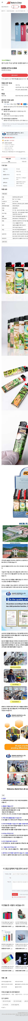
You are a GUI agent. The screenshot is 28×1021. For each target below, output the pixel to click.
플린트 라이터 (18, 987)
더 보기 (3, 1007)
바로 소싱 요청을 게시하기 (19, 897)
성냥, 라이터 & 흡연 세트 (20, 10)
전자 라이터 (4, 987)
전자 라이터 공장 (6, 1001)
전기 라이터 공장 (17, 1001)
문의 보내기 (15, 75)
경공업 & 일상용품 (10, 10)
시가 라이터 (5, 1004)
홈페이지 (3, 10)
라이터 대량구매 (15, 1004)
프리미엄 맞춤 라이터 (6, 981)
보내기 (15, 894)
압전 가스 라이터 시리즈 (7, 984)
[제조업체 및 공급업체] (14, 2)
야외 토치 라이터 (19, 981)
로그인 (20, 151)
